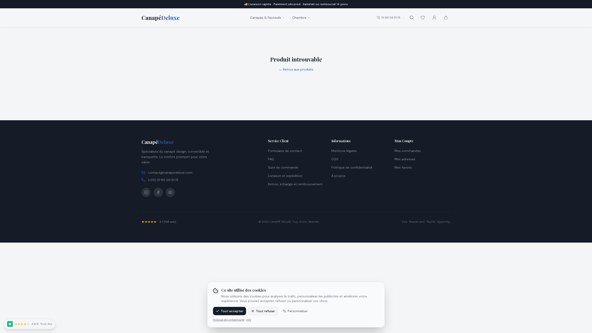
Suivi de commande (283, 167)
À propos (338, 176)
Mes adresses (405, 159)
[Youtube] (170, 192)
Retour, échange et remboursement (295, 184)
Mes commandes (408, 151)
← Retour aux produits (296, 69)
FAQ (271, 159)
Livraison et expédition (285, 176)
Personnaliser (298, 311)
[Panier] (445, 17)
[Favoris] (422, 17)
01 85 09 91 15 (390, 17)
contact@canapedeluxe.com (170, 172)
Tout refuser (265, 311)
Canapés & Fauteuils (265, 17)
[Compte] (434, 17)
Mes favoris (403, 167)
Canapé (158, 142)
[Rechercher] (411, 17)
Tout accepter (232, 311)
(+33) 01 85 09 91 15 (163, 180)
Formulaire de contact (285, 151)
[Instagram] (146, 192)
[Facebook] (158, 192)
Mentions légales (344, 151)
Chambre (299, 17)
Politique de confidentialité (228, 319)
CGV (248, 319)
